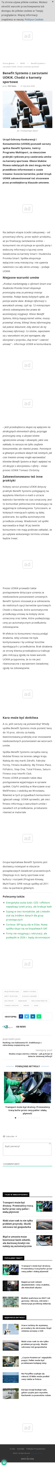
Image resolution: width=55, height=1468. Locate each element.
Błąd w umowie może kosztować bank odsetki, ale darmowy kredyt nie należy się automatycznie (17, 1241)
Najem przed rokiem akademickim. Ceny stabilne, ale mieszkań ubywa (35, 1285)
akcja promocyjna (11, 992)
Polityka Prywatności (35, 1448)
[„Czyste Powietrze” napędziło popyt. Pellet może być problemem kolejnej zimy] (11, 1361)
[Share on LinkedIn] (32, 1016)
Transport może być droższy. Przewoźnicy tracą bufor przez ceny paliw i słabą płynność (27, 1110)
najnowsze (22, 1001)
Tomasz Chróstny (11, 1005)
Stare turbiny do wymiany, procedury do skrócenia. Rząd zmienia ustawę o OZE (36, 1328)
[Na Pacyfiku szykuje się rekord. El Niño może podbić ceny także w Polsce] (11, 1377)
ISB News (12, 86)
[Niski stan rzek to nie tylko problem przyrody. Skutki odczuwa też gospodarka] (44, 1224)
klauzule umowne (29, 996)
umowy (26, 1005)
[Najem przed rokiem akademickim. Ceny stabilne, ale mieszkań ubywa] (11, 1286)
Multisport (9, 1001)
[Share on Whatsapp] (38, 1016)
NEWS (22, 63)
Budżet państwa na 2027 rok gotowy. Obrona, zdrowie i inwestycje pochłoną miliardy (36, 1301)
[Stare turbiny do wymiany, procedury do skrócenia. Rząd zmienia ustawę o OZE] (11, 1329)
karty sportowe (11, 996)
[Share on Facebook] (21, 1016)
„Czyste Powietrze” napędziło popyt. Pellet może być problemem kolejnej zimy (36, 1360)
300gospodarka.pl (36, 1453)
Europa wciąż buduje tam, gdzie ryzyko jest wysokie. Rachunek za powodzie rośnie (36, 1392)
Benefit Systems (29, 992)
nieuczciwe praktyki (39, 1001)
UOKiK (36, 1005)
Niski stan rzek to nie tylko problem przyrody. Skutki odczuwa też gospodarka (18, 1224)
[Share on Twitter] (26, 1016)
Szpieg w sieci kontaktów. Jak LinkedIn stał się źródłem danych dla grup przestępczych (28, 915)
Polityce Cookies (34, 19)
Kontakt (20, 1448)
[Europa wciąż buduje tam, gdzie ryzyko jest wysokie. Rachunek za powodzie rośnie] (11, 1393)
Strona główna (8, 63)
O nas (12, 1448)
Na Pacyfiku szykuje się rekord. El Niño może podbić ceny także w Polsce (35, 1376)
